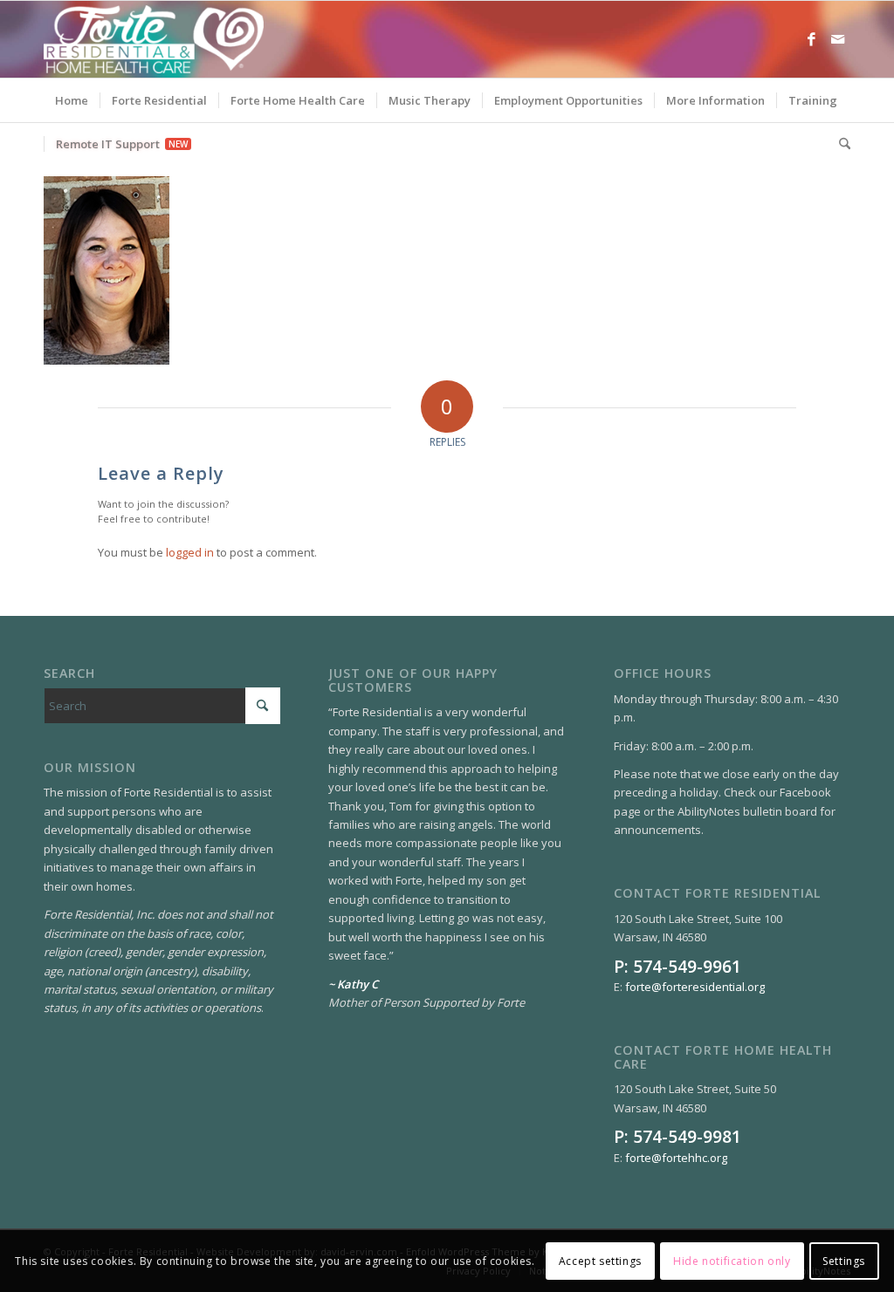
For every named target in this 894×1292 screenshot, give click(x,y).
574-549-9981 (687, 1136)
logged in (190, 552)
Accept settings (600, 1261)
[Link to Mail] (837, 39)
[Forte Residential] (154, 39)
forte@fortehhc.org (676, 1158)
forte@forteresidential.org (695, 987)
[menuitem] (72, 100)
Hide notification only (731, 1261)
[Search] (839, 144)
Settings (843, 1261)
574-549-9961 (687, 966)
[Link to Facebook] (811, 39)
